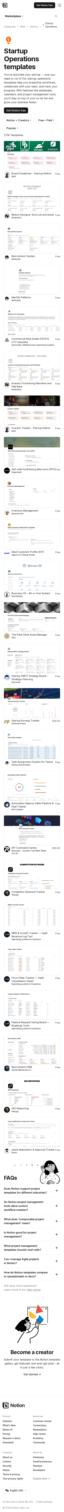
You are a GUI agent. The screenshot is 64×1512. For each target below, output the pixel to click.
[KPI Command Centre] (32, 830)
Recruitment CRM (21, 1067)
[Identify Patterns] (32, 280)
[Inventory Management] (32, 493)
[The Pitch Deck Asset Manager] (32, 617)
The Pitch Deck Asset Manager (29, 634)
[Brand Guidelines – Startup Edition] (32, 156)
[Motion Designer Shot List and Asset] (32, 197)
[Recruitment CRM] (32, 1049)
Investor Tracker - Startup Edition (30, 428)
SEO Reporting (20, 1108)
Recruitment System (23, 256)
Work (22, 26)
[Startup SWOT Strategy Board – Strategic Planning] (32, 658)
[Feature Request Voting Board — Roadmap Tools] (32, 1005)
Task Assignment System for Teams (32, 761)
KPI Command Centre (24, 847)
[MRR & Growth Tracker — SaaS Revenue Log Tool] (32, 915)
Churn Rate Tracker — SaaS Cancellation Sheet (27, 979)
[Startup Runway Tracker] (32, 703)
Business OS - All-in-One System (30, 593)
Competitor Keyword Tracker (28, 891)
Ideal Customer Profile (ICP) (27, 551)
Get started (32, 1374)
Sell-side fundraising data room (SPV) (33, 469)
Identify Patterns (21, 297)
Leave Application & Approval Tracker (33, 1149)
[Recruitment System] (32, 238)
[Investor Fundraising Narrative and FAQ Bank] (32, 366)
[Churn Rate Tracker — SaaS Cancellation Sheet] (32, 960)
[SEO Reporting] (32, 1090)
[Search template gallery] (56, 16)
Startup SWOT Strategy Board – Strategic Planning (29, 677)
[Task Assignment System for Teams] (32, 744)
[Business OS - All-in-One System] (32, 575)
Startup (34, 26)
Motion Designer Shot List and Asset (32, 214)
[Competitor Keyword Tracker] (32, 874)
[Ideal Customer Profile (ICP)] (32, 534)
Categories (10, 26)
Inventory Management (24, 510)
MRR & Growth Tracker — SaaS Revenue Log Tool (29, 934)
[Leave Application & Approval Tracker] (32, 1132)
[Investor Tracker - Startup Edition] (32, 410)
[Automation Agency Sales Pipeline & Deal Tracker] (32, 785)
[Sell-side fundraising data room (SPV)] (32, 451)
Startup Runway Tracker (25, 720)
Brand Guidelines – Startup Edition (31, 173)
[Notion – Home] (5, 5)
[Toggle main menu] (59, 5)
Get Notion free (16, 110)
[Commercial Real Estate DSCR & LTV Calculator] (32, 321)
